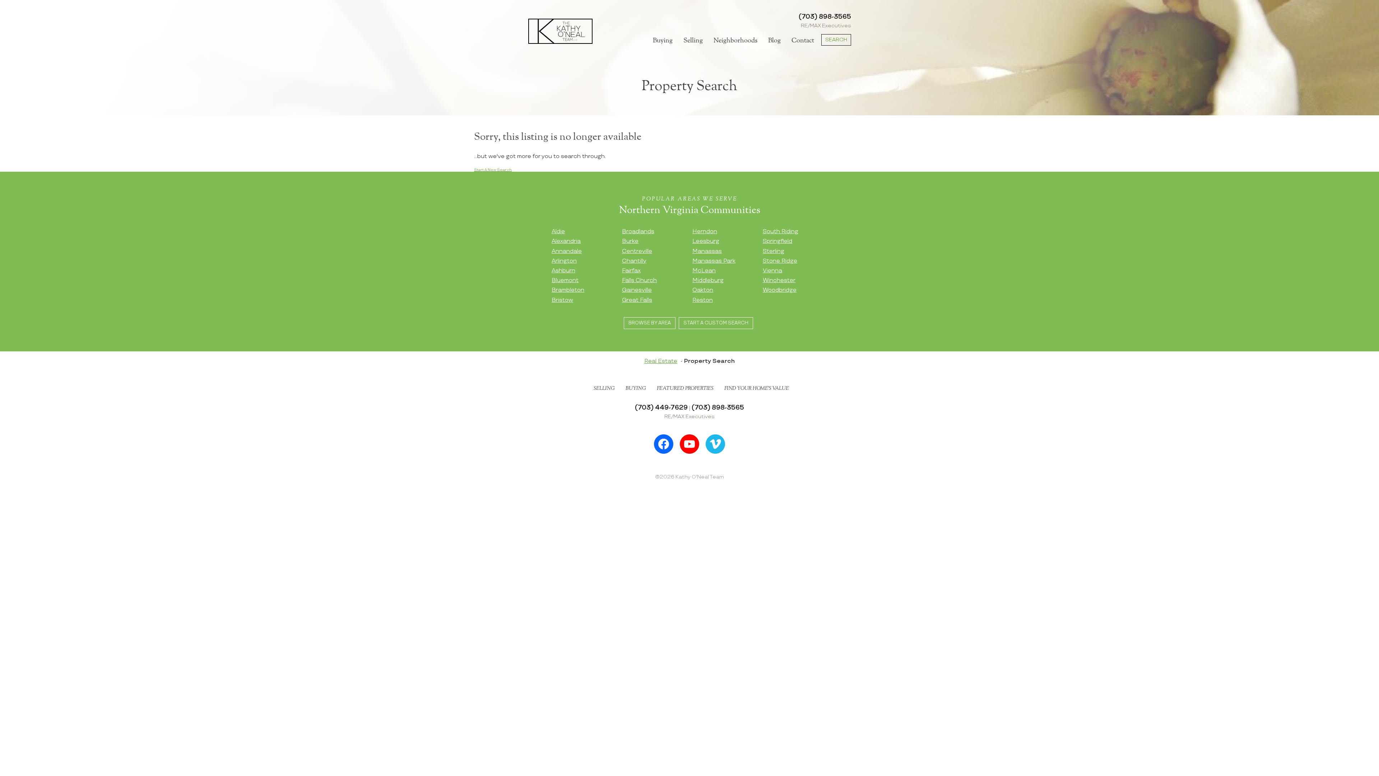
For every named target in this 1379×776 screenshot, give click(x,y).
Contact (802, 40)
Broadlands (638, 231)
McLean (704, 270)
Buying (663, 40)
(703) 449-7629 (661, 407)
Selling (693, 40)
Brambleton (568, 290)
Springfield (777, 241)
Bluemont (565, 280)
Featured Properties (685, 388)
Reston (702, 300)
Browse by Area (649, 323)
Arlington (564, 261)
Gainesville (637, 290)
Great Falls (637, 300)
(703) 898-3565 (825, 16)
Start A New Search (493, 170)
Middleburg (708, 280)
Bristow (562, 300)
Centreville (637, 251)
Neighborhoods (735, 40)
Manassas (707, 251)
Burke (630, 241)
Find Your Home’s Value (756, 388)
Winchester (779, 280)
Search (836, 40)
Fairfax (631, 270)
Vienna (772, 270)
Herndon (704, 231)
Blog (774, 40)
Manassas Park (713, 261)
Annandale (567, 251)
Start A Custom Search (715, 323)
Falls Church (639, 280)
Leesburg (705, 241)
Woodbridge (780, 290)
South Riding (780, 231)
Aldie (558, 231)
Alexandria (566, 241)
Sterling (773, 251)
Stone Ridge (780, 261)
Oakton (702, 290)
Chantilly (634, 261)
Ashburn (563, 270)
